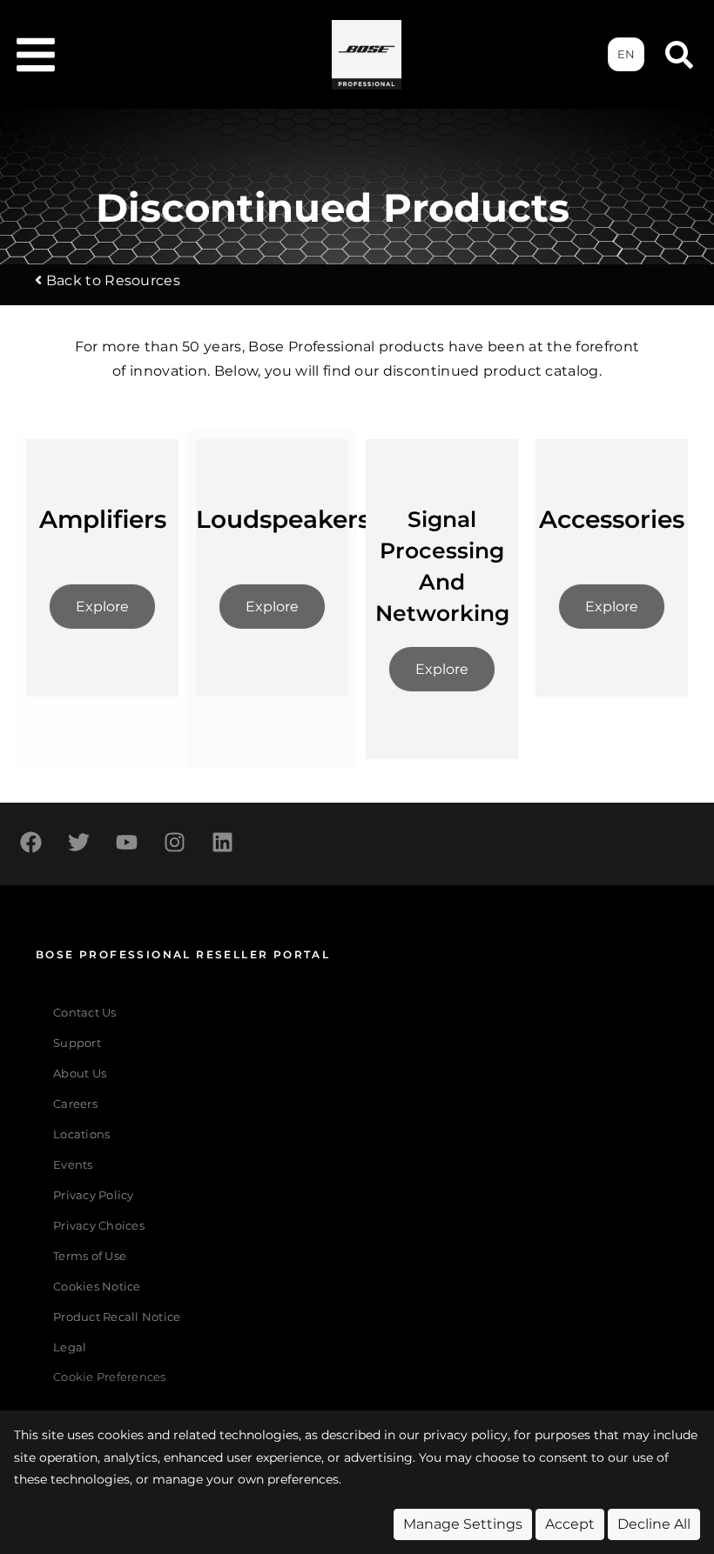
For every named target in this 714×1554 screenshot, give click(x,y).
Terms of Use (89, 1256)
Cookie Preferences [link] (109, 1378)
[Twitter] (78, 842)
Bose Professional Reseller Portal (183, 954)
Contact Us (85, 1012)
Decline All (653, 1524)
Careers (75, 1103)
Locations (81, 1134)
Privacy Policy (93, 1195)
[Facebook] (30, 842)
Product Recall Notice (116, 1317)
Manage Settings (462, 1524)
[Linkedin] (222, 842)
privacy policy (465, 1435)
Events (73, 1164)
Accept (570, 1524)
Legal (69, 1347)
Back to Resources (113, 280)
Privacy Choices (99, 1225)
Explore (102, 606)
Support (77, 1043)
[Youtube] (126, 842)
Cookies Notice (97, 1286)
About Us (79, 1073)
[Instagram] (174, 842)
